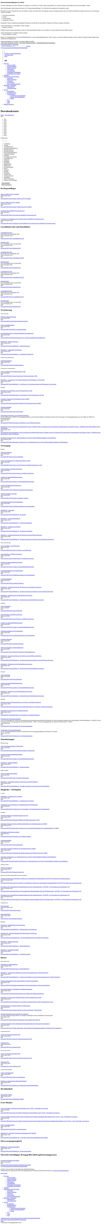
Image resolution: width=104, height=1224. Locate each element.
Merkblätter (7, 162)
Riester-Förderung (11, 79)
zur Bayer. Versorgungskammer (13, 53)
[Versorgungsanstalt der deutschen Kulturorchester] (14, 48)
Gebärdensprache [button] (5, 1218)
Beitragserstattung (8, 149)
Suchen (28, 46)
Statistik (5, 17)
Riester (12, 98)
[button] (6, 60)
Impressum (15, 44)
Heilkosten (6, 160)
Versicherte (10, 78)
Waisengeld (7, 177)
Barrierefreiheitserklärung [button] (33, 1218)
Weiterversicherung (9, 178)
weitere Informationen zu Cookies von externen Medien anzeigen (17, 41)
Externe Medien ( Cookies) (9, 34)
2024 (5, 132)
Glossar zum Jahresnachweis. (61, 1170)
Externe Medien (7, 18)
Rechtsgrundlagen (11, 66)
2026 (5, 135)
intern (2, 1221)
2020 (5, 126)
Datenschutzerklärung (6, 44)
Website (9, 46)
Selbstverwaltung (11, 68)
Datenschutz (4, 1219)
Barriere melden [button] (23, 1218)
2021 (5, 128)
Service (6, 89)
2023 (5, 131)
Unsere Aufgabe (11, 65)
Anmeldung (7, 143)
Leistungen (10, 81)
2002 (5, 120)
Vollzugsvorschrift (8, 176)
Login (5, 56)
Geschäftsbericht (8, 158)
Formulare (6, 155)
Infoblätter (6, 161)
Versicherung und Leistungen (17, 95)
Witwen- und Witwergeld (10, 180)
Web (3, 46)
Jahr (2, 116)
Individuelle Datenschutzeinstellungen (46, 43)
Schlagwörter (4, 138)
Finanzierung (10, 69)
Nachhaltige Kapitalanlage (14, 72)
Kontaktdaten (10, 91)
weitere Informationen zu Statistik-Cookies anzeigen (14, 33)
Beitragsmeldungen (9, 151)
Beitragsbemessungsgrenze (11, 148)
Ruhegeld (6, 170)
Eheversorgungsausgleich (13, 84)
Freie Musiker (10, 82)
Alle (5, 119)
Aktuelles (6, 75)
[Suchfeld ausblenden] (4, 52)
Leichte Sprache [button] (14, 1218)
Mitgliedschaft (10, 87)
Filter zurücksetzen (6, 184)
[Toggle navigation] (1, 107)
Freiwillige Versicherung (10, 157)
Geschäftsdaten (11, 71)
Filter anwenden (5, 183)
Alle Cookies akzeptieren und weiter (9, 43)
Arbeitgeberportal (11, 88)
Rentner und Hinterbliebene (17, 97)
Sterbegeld (6, 173)
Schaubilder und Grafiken (13, 73)
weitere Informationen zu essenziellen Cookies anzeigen (15, 25)
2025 (5, 134)
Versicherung (7, 174)
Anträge (6, 145)
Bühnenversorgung (9, 104)
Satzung (6, 171)
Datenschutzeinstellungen (13, 1219)
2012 (5, 122)
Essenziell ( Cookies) (8, 20)
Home (2, 115)
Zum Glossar (4, 1173)
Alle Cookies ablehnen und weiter (27, 43)
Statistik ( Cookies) (7, 27)
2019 (5, 125)
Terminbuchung (11, 94)
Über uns (6, 63)
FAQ (8, 103)
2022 (5, 129)
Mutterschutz (7, 165)
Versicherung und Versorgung (11, 76)
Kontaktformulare (11, 92)
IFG (8, 100)
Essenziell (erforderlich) (9, 15)
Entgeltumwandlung (9, 154)
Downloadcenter (9, 55)
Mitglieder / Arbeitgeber (10, 85)
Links (8, 101)
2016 (5, 123)
